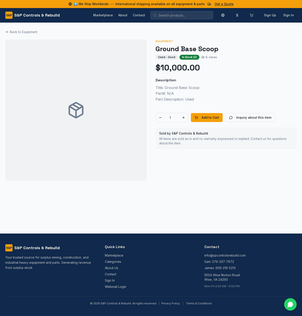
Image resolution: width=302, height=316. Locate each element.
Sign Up (270, 15)
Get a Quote (224, 4)
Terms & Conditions (199, 303)
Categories (113, 261)
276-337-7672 (223, 261)
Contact (139, 15)
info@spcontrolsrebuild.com (225, 255)
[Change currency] (237, 15)
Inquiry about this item (253, 117)
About (122, 15)
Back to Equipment (23, 32)
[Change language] (222, 15)
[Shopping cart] (251, 15)
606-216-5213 (225, 268)
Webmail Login (115, 287)
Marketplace (103, 15)
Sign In (288, 15)
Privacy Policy (170, 303)
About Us (111, 268)
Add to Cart (210, 117)
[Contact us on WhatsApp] (290, 304)
